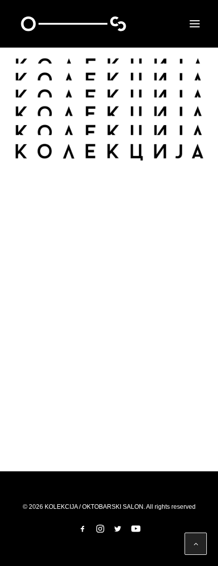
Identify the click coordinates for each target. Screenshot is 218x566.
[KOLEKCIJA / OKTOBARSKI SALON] (73, 24)
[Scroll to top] (196, 543)
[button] (194, 24)
